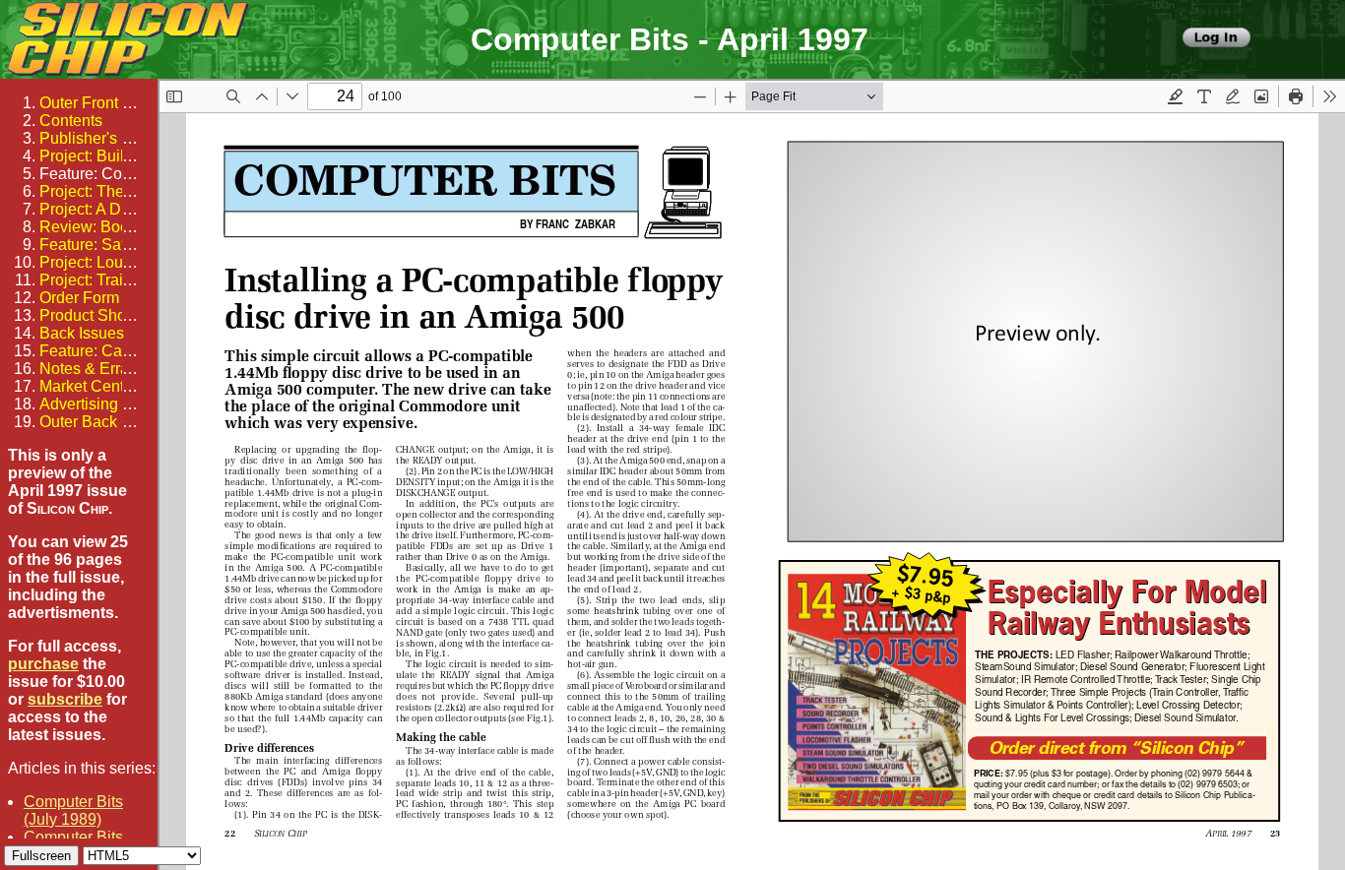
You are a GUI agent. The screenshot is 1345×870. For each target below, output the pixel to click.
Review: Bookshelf (104, 226)
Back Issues (81, 333)
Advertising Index (99, 404)
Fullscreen (41, 855)
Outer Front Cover (101, 102)
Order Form (79, 297)
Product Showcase (105, 315)
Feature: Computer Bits (120, 173)
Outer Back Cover (101, 421)
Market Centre (88, 386)
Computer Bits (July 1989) (73, 810)
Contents (70, 120)
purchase (43, 663)
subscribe (65, 699)
